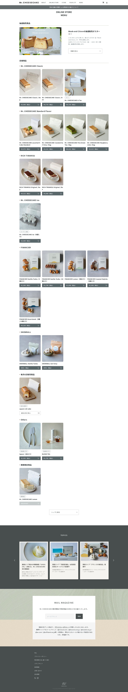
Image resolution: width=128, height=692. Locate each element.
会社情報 (36, 674)
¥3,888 (26, 241)
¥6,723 (71, 104)
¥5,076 (26, 149)
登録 (79, 616)
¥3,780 (49, 285)
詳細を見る (74, 51)
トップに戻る (55, 512)
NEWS (81, 2)
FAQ (35, 652)
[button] (14, 560)
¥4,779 (49, 104)
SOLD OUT (24, 503)
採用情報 (36, 667)
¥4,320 (26, 325)
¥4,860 (49, 193)
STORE (64, 2)
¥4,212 (49, 149)
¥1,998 (26, 285)
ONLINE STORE (54, 2)
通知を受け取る (26, 413)
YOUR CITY (72, 2)
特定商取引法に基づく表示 (41, 660)
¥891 (25, 368)
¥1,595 (26, 458)
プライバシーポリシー (62, 627)
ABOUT (43, 2)
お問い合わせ (38, 670)
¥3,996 (26, 104)
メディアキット (38, 663)
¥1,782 (49, 458)
